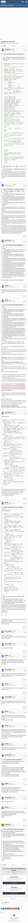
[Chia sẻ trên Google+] (6, 909)
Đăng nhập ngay (14, 893)
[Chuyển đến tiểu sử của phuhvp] (2, 300)
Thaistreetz (18, 829)
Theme (11, 918)
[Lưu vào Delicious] (10, 909)
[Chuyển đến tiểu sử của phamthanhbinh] (2, 185)
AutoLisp (17, 43)
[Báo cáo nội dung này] (24, 50)
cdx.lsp (2, 817)
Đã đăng (9, 50)
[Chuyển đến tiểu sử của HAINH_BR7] (2, 825)
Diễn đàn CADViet (7, 5)
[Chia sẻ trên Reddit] (12, 909)
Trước (4, 45)
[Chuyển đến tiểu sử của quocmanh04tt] (2, 413)
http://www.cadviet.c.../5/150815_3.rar (9, 405)
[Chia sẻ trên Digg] (8, 909)
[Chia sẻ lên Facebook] (4, 909)
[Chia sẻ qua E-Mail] (16, 909)
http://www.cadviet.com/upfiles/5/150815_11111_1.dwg (13, 406)
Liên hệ (16, 918)
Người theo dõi (12, 898)
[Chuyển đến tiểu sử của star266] (2, 807)
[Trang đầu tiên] (1, 46)
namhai (3, 43)
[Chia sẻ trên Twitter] (2, 909)
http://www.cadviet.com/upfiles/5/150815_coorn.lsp (12, 362)
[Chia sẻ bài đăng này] (25, 50)
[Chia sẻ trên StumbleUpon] (14, 909)
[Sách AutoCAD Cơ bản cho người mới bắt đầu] (1, 912)
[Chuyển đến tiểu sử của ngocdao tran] (2, 49)
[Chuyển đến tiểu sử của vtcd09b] (2, 286)
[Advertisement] (14, 22)
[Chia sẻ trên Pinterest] (18, 909)
